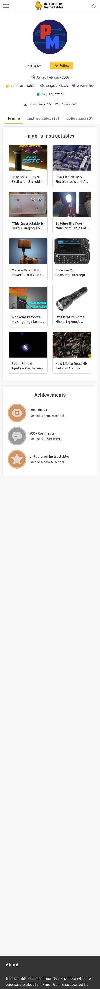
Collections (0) (79, 118)
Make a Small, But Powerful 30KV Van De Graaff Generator (27, 272)
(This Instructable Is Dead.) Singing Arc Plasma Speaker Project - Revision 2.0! (28, 225)
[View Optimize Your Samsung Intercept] (72, 251)
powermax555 (40, 104)
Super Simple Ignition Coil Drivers (27, 366)
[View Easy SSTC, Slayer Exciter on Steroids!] (28, 158)
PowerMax (69, 104)
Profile (14, 118)
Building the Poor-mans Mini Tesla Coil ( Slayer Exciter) (71, 225)
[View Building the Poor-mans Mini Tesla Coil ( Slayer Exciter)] (72, 205)
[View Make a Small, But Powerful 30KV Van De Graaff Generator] (28, 251)
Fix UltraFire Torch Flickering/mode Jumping (69, 319)
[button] (6, 6)
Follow (64, 65)
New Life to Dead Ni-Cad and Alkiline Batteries (71, 366)
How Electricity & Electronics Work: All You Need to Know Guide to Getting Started (71, 179)
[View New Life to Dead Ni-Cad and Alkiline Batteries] (72, 345)
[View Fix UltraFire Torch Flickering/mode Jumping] (72, 298)
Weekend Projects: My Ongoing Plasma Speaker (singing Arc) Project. (27, 319)
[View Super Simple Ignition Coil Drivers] (28, 345)
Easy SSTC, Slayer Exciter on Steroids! (27, 179)
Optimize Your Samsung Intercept (70, 272)
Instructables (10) (43, 118)
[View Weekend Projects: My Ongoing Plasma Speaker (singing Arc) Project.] (28, 298)
